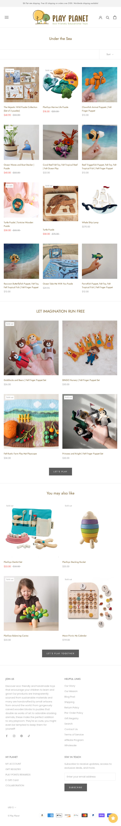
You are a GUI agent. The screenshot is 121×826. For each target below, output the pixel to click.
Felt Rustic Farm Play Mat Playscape (20, 453)
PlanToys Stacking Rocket (74, 562)
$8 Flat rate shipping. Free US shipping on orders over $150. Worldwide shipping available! (60, 3)
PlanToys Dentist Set (13, 562)
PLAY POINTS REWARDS (18, 774)
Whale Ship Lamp (90, 222)
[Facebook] (7, 736)
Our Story (69, 685)
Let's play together (60, 653)
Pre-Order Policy (73, 712)
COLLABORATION (15, 785)
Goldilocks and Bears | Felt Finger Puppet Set (25, 380)
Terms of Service (74, 734)
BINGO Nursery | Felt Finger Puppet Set (81, 380)
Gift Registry (71, 718)
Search (68, 723)
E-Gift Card (12, 780)
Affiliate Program (74, 740)
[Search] (107, 17)
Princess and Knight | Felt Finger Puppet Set (82, 453)
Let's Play (60, 471)
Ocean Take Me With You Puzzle (58, 283)
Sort (109, 54)
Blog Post (69, 696)
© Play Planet (13, 815)
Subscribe (75, 787)
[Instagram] (14, 736)
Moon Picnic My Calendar (74, 635)
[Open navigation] (7, 17)
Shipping (69, 702)
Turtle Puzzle (48, 229)
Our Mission (71, 691)
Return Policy (71, 707)
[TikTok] (29, 736)
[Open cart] (114, 17)
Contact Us (71, 729)
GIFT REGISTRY (13, 769)
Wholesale (70, 745)
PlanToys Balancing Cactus (16, 635)
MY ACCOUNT (13, 763)
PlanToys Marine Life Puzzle (55, 107)
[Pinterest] (21, 736)
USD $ (11, 807)
